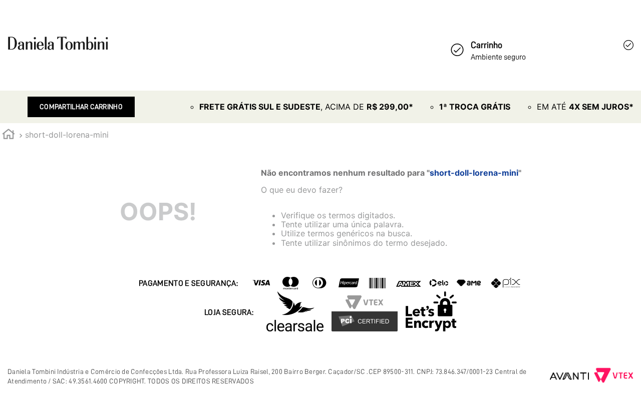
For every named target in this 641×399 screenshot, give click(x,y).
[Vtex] (613, 376)
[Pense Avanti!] (569, 375)
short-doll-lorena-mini (67, 135)
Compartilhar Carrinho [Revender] (81, 106)
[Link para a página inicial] (8, 135)
